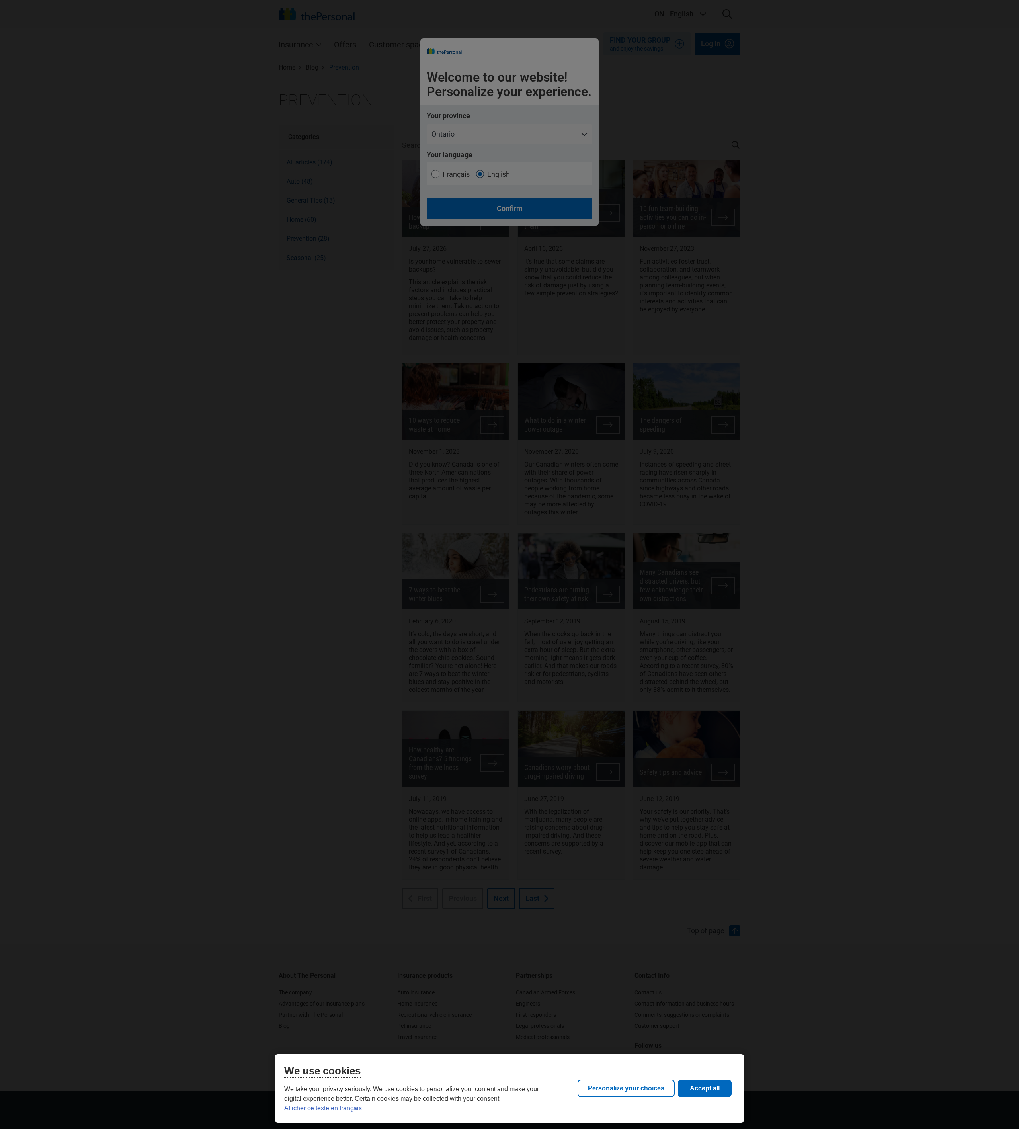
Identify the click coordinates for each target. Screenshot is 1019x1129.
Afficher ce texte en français (323, 1108)
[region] (509, 1088)
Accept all (705, 1088)
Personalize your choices (626, 1088)
